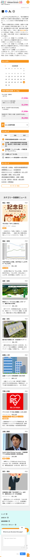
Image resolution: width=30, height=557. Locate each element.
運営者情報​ (4, 521)
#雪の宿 (15, 179)
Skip (18, 553)
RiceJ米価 (5, 268)
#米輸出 (10, 167)
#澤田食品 (10, 182)
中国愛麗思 (5, 418)
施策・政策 (14, 306)
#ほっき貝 (25, 172)
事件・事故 (14, 496)
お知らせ (3, 518)
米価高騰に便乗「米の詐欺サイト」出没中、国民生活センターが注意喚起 (13, 493)
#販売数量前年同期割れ (8, 177)
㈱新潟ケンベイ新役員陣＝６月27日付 (16, 157)
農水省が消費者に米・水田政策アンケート (14, 340)
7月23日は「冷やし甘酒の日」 (11, 223)
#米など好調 (16, 175)
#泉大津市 (21, 179)
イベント (14, 226)
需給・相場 (14, 266)
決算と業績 (14, 456)
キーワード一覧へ (15, 186)
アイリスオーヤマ (7, 416)
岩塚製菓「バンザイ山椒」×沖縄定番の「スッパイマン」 (16, 150)
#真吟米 (9, 179)
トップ (3, 514)
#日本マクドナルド (6, 172)
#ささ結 (3, 179)
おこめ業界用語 (10, 125)
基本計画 (23, 30)
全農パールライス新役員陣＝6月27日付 (13, 376)
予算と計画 (14, 414)
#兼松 (10, 175)
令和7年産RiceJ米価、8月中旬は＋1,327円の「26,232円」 (14, 262)
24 (9, 82)
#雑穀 (22, 177)
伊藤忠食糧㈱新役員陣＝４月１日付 (15, 139)
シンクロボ (20, 416)
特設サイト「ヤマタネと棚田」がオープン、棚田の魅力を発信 (13, 302)
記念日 (4, 228)
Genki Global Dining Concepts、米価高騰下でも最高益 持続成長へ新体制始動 (15, 453)
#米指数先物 (17, 170)
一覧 (25, 203)
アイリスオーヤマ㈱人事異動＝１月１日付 (14, 412)
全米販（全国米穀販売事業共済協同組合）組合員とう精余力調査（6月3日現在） (16, 144)
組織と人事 (14, 378)
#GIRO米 (4, 182)
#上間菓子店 (17, 172)
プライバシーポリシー (7, 525)
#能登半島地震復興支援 (21, 167)
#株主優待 (4, 175)
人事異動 (14, 416)
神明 (4, 458)
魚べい (7, 458)
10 (9, 76)
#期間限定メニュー (6, 170)
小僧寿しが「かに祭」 (11, 154)
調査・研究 (14, 342)
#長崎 (17, 177)
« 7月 (5, 66)
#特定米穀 (4, 167)
